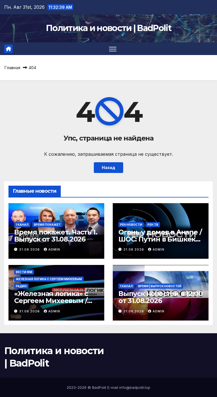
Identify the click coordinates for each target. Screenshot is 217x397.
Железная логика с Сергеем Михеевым (49, 279)
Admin (54, 249)
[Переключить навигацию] (113, 48)
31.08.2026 (30, 249)
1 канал (22, 224)
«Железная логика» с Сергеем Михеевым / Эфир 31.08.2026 (51, 300)
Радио (21, 286)
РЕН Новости (131, 224)
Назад (108, 167)
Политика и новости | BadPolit (108, 28)
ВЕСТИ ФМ (24, 272)
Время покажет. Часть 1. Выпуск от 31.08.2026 (55, 235)
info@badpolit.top (134, 387)
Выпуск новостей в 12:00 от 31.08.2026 (160, 297)
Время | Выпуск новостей (159, 286)
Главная (12, 67)
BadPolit (99, 387)
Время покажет (47, 224)
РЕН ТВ (152, 224)
